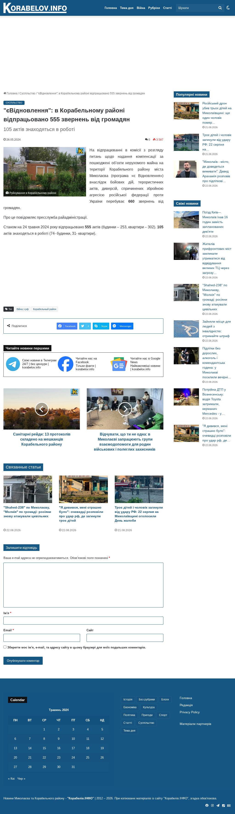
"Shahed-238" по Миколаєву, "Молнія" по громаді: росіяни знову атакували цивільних (27, 512)
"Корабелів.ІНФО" (80, 798)
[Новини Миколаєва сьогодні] (35, 8)
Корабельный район (44, 309)
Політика (129, 715)
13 (15, 748)
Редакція (186, 705)
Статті (167, 8)
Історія (127, 699)
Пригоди (147, 715)
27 (15, 767)
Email (8, 630)
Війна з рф (23, 309)
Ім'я (7, 613)
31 (73, 767)
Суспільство (27, 93)
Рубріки (154, 8)
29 (44, 767)
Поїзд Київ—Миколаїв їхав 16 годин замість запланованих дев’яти (215, 221)
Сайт (90, 630)
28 (29, 767)
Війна (141, 8)
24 (73, 757)
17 (73, 748)
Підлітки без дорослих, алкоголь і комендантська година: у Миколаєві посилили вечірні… (216, 362)
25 (87, 757)
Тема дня (127, 8)
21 (29, 757)
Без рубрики (147, 699)
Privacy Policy (190, 712)
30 (58, 767)
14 (29, 748)
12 (102, 738)
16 (58, 748)
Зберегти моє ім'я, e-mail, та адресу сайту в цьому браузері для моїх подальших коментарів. (76, 647)
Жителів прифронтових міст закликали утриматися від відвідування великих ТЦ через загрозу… (216, 258)
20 (15, 757)
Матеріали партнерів (195, 724)
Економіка (130, 707)
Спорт (163, 715)
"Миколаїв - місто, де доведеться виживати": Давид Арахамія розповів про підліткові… (216, 171)
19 (102, 748)
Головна (111, 8)
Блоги (165, 699)
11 (87, 738)
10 (73, 738)
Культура (149, 707)
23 (58, 757)
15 (44, 748)
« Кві (11, 778)
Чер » (21, 778)
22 (44, 757)
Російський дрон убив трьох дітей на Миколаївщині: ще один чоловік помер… (217, 112)
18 (87, 748)
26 (102, 757)
